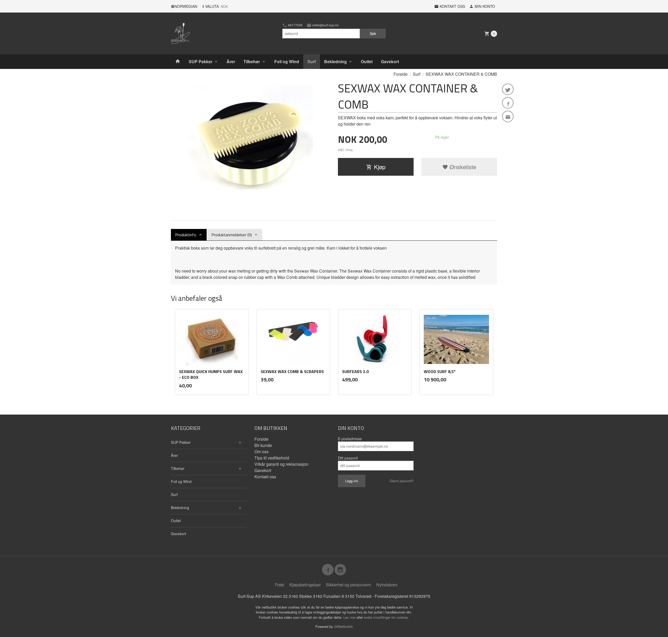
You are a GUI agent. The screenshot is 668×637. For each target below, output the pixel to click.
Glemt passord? (402, 480)
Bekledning (335, 61)
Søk (373, 33)
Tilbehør (251, 61)
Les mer (350, 617)
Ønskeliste (462, 167)
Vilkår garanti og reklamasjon (281, 464)
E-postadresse (350, 438)
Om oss (261, 452)
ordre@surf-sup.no (325, 25)
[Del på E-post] (508, 116)
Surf (311, 61)
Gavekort (390, 61)
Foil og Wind (286, 61)
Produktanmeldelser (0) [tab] (231, 235)
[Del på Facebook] (508, 103)
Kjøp (379, 167)
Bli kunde (263, 445)
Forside (400, 74)
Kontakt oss (265, 477)
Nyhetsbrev (386, 585)
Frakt (279, 585)
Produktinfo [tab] (185, 235)
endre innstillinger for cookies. (386, 617)
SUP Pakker (200, 61)
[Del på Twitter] (508, 89)
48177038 (294, 25)
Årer (230, 61)
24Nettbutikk (343, 626)
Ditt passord (348, 458)
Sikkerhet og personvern (348, 585)
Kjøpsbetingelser (305, 585)
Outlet (367, 61)
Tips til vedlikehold (271, 458)
